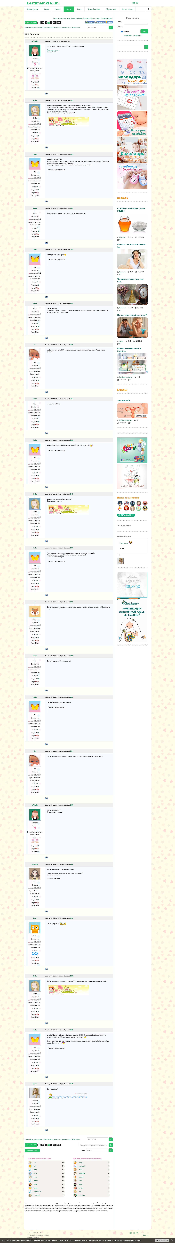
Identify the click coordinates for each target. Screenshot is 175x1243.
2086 (71, 345)
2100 (71, 1084)
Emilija (80, 1188)
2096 (71, 864)
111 (60, 22)
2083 (71, 208)
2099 (71, 1030)
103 (43, 22)
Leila (34, 918)
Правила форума (95, 18)
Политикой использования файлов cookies (128, 1240)
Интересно (122, 308)
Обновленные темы (64, 18)
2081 (71, 100)
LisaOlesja (36, 1195)
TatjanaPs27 (37, 1191)
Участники (86, 18)
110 (58, 22)
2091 (71, 602)
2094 (71, 751)
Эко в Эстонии (51, 52)
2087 (71, 399)
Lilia (35, 345)
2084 (71, 249)
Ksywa (35, 1184)
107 (54, 22)
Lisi (35, 602)
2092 (71, 656)
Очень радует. (124, 543)
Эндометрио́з (123, 400)
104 (46, 22)
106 (51, 22)
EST (133, 3)
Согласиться (162, 1240)
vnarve (80, 1184)
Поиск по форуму (106, 18)
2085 (71, 303)
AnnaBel (81, 1177)
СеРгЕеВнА (34, 41)
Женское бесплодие (125, 420)
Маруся (81, 1162)
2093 (71, 697)
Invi (80, 1191)
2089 (71, 494)
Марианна (82, 1173)
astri (35, 1162)
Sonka (35, 100)
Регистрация (137, 35)
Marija (35, 208)
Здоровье (122, 237)
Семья (121, 341)
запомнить (126, 31)
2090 (71, 548)
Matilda (36, 1180)
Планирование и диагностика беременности (57, 27)
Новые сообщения (76, 18)
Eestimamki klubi (43, 3)
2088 (71, 440)
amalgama (35, 864)
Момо (80, 1169)
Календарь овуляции (53, 50)
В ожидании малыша (36, 27)
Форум (55, 18)
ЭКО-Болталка (75, 27)
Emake (35, 154)
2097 (71, 918)
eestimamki (82, 1166)
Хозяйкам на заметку (125, 377)
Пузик (35, 1084)
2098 (71, 976)
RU (137, 3)
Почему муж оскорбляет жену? (132, 315)
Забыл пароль (128, 35)
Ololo (35, 1173)
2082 (71, 154)
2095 (71, 805)
